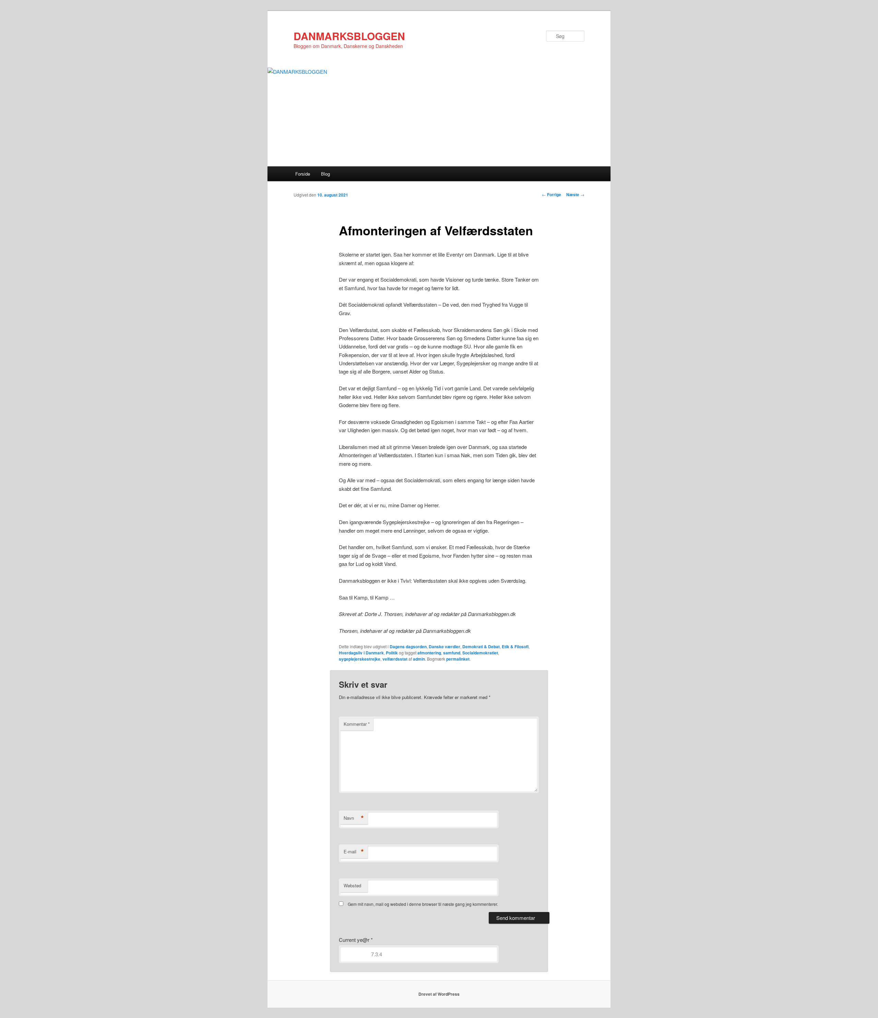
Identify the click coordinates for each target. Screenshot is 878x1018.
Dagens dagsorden (408, 646)
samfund (451, 653)
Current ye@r (356, 939)
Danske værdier (444, 646)
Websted (352, 885)
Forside (302, 173)
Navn (354, 818)
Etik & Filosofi (515, 646)
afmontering (429, 653)
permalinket (458, 659)
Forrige (551, 194)
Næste (575, 194)
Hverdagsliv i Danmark (361, 653)
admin (419, 659)
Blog (325, 173)
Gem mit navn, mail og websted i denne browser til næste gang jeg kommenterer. (423, 904)
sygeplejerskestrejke (359, 659)
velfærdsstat (394, 659)
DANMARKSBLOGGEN (349, 35)
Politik (392, 653)
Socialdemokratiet (480, 653)
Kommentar (357, 724)
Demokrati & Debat (481, 646)
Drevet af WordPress (439, 994)
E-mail (354, 851)
